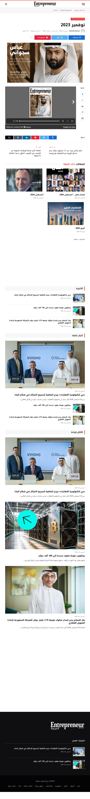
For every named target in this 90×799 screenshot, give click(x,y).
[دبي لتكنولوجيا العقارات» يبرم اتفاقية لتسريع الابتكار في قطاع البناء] (79, 298)
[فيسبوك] (82, 94)
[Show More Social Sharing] (31, 37)
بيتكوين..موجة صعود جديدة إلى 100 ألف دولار (52, 308)
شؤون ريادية (39, 786)
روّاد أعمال (49, 786)
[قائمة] (83, 4)
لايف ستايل (11, 786)
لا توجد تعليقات (34, 31)
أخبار (78, 786)
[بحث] (6, 4)
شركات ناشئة (28, 786)
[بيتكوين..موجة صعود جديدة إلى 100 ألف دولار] (79, 310)
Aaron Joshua (74, 31)
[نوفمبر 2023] (45, 63)
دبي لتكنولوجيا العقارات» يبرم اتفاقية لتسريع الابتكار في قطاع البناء (42, 295)
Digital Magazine (66, 10)
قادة (19, 786)
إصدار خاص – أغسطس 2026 (72, 194)
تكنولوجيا (58, 786)
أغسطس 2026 (36, 194)
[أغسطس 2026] (24, 180)
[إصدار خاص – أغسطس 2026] (66, 180)
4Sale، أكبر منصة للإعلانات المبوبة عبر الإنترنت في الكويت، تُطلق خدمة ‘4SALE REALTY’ (25, 153)
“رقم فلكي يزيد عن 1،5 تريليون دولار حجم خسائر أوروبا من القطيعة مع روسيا (65, 152)
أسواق (72, 786)
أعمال (65, 786)
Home (56, 10)
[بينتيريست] (82, 112)
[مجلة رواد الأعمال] (45, 4)
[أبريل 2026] (66, 213)
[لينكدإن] (82, 106)
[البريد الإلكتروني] (82, 118)
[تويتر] (82, 100)
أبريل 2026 (80, 228)
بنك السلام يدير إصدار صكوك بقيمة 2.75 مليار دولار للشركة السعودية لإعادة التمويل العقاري (40, 321)
